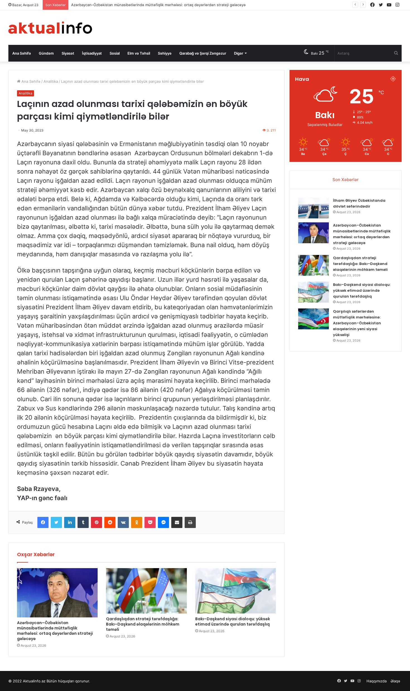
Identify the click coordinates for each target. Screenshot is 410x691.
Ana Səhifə (21, 53)
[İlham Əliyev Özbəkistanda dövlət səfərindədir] (313, 208)
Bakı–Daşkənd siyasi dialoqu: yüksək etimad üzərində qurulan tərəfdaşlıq (232, 621)
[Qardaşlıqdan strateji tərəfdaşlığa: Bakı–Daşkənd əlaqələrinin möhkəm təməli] (146, 591)
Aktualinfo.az (34, 681)
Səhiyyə (165, 53)
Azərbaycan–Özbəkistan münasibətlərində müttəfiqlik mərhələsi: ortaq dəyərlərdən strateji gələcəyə (158, 5)
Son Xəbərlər (345, 179)
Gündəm (46, 53)
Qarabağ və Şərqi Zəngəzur (202, 53)
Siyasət (68, 53)
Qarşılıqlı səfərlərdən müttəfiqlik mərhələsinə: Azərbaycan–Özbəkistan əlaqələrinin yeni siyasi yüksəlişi (357, 323)
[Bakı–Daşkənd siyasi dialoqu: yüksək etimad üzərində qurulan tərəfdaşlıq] (235, 591)
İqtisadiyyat (92, 53)
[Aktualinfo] (50, 27)
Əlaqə (395, 681)
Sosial (115, 53)
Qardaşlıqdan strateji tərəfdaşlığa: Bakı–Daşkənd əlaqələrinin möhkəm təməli (142, 624)
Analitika (51, 81)
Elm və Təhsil (138, 53)
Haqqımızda (376, 681)
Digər (238, 53)
